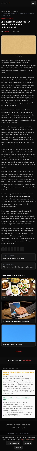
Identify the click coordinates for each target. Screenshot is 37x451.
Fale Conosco (26, 424)
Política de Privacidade (18, 428)
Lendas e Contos (12, 11)
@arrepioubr (26, 360)
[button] (22, 249)
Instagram (17, 424)
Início (3, 11)
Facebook (10, 424)
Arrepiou (6, 31)
